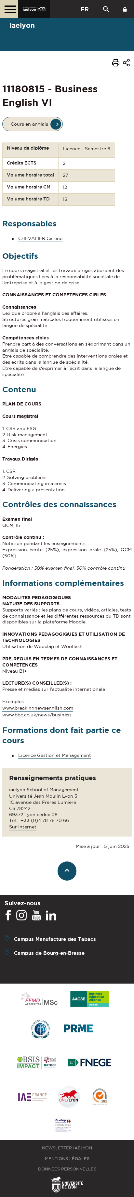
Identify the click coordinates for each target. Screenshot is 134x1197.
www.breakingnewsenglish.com (37, 708)
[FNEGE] (90, 1063)
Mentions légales (67, 1159)
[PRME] (79, 1029)
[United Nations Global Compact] (40, 1029)
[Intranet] (125, 9)
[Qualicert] (99, 1097)
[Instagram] (21, 915)
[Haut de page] (67, 871)
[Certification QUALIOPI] (63, 1126)
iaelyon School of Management (44, 789)
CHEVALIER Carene (40, 238)
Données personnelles (67, 1169)
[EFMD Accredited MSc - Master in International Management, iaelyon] (39, 999)
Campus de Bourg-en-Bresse (49, 953)
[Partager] (126, 64)
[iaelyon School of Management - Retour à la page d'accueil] (34, 9)
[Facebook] (8, 915)
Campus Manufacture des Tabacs (55, 939)
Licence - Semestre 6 (86, 148)
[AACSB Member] (89, 999)
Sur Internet (22, 826)
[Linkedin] (51, 915)
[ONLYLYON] (69, 1097)
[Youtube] (36, 915)
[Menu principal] (9, 9)
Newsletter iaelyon (67, 1148)
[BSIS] (37, 1063)
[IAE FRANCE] (32, 1097)
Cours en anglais (29, 124)
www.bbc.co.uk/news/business (37, 714)
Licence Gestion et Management (54, 755)
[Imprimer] (116, 64)
